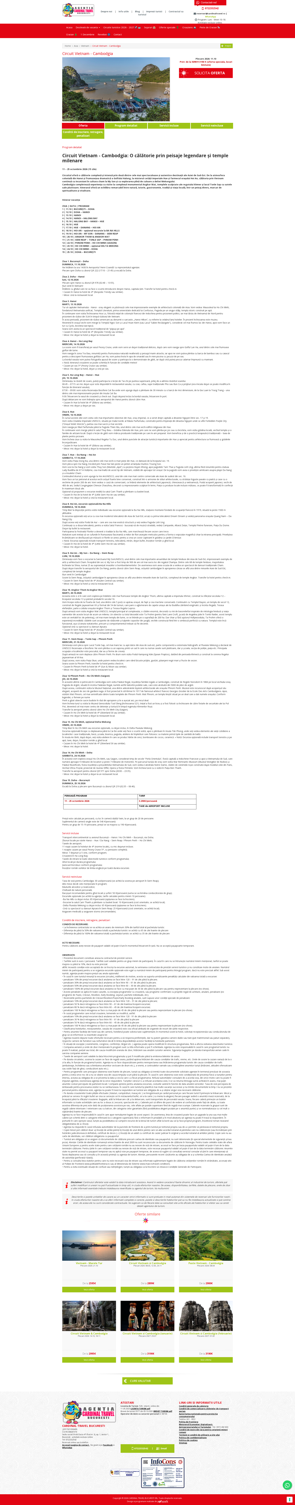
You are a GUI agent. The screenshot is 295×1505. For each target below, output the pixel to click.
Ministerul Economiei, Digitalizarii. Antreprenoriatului (196, 1425)
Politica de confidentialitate (193, 1437)
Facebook (108, 1445)
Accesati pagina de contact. (76, 1445)
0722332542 (141, 1448)
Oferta (83, 125)
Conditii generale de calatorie (193, 1406)
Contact (118, 34)
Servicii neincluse (212, 125)
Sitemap (183, 1443)
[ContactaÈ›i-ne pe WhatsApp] (287, 1485)
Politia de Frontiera (188, 1422)
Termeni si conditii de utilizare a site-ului (199, 1435)
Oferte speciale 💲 (169, 27)
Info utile (124, 11)
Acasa (69, 27)
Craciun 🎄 (71, 34)
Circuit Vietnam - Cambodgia (106, 45)
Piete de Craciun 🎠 (210, 27)
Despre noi (106, 11)
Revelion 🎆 (104, 34)
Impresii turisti (154, 11)
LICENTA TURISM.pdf (140, 1408)
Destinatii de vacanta (87, 27)
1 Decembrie (87, 34)
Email (164, 1448)
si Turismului (204, 1427)
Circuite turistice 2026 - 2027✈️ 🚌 (122, 27)
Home (68, 45)
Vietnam (85, 45)
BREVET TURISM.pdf (162, 1411)
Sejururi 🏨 (150, 27)
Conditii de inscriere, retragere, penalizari (83, 133)
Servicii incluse (169, 125)
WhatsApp (210, 16)
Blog (137, 11)
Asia (76, 45)
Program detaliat (126, 125)
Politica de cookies (188, 1440)
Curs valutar (140, 1381)
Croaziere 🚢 (189, 27)
